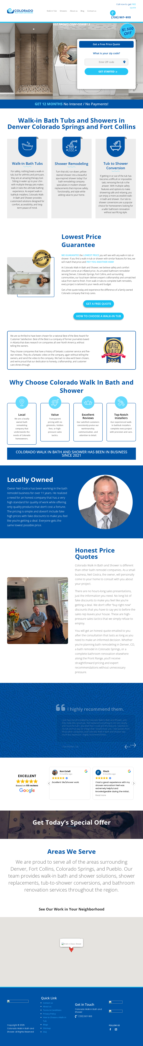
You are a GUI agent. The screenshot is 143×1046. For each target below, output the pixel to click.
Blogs (45, 1024)
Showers (63, 11)
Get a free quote (98, 304)
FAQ (45, 1032)
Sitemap (47, 1028)
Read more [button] (57, 795)
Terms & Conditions (52, 1010)
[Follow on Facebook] (110, 1029)
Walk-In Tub (52, 11)
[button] (134, 783)
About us (74, 11)
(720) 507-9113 (121, 17)
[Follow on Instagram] (116, 1029)
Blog (82, 11)
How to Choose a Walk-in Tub (98, 316)
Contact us (91, 11)
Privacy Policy (49, 1013)
